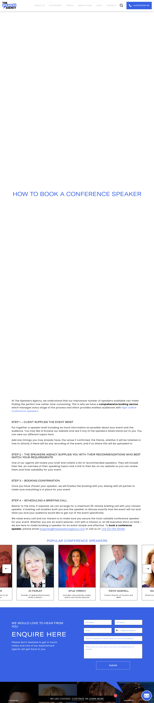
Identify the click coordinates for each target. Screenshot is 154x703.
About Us (40, 5)
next (147, 568)
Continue (78, 698)
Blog (99, 5)
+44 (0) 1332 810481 (113, 528)
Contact (111, 5)
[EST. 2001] (9, 9)
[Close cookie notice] (115, 695)
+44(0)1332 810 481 (141, 5)
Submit (113, 665)
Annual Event (85, 5)
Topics (69, 5)
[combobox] (117, 630)
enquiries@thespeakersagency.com (62, 528)
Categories (55, 5)
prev (6, 568)
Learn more (96, 698)
